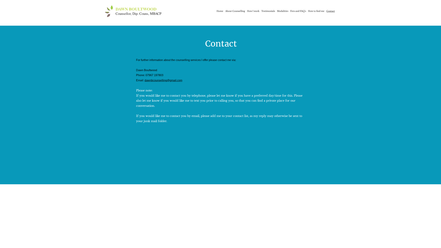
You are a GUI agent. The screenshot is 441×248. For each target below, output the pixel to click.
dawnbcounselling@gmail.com (163, 80)
